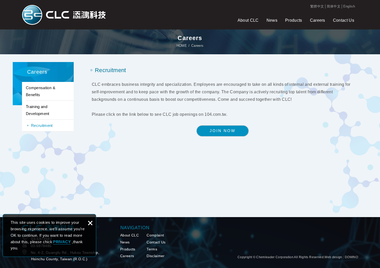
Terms (152, 249)
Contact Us (343, 20)
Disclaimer (156, 256)
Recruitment (42, 125)
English (349, 6)
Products (293, 20)
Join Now (222, 130)
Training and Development (37, 110)
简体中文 (333, 6)
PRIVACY (62, 242)
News (272, 20)
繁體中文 (317, 6)
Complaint (155, 235)
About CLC (248, 20)
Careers (317, 20)
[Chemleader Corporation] (64, 14)
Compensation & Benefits (40, 91)
